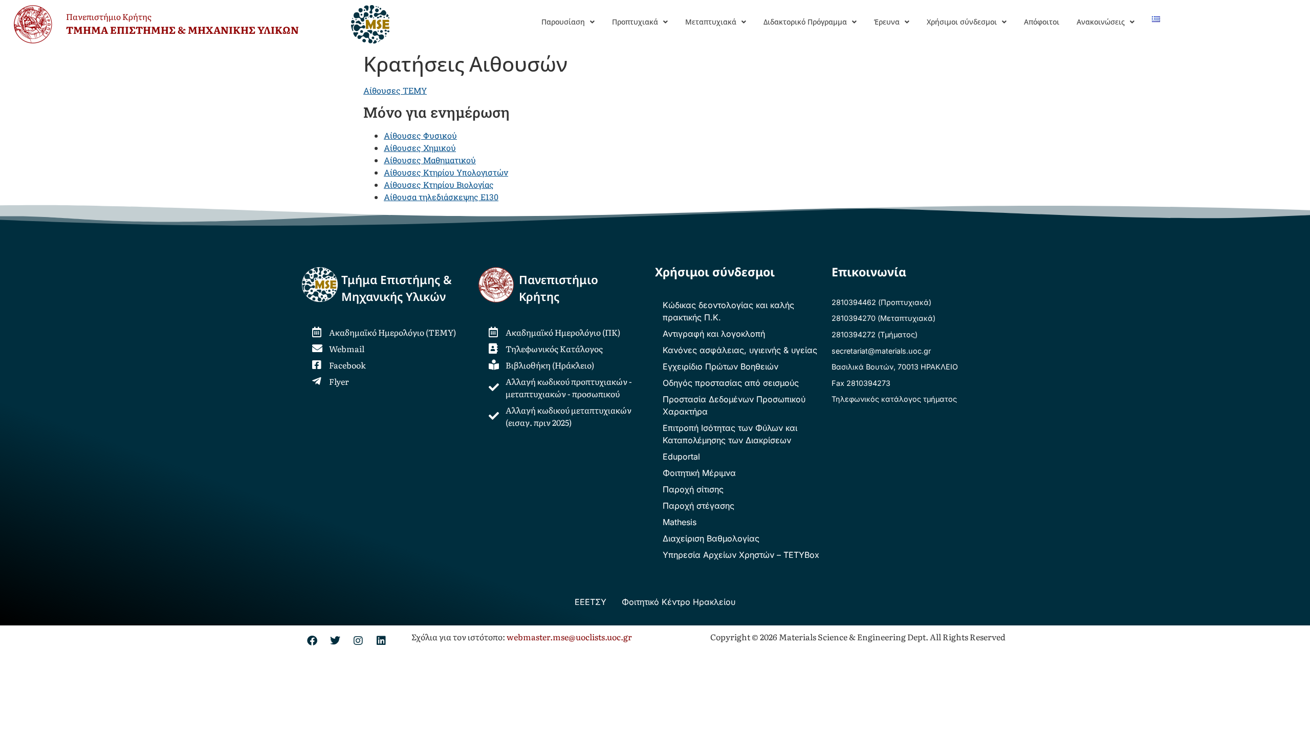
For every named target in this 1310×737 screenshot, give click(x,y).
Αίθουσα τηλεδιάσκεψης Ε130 (441, 196)
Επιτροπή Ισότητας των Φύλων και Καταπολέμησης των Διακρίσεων (730, 434)
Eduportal (681, 456)
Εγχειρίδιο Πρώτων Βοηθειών (720, 366)
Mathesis (679, 522)
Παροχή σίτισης (693, 489)
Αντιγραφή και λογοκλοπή (714, 334)
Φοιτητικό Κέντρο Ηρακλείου (678, 602)
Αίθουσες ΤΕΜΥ (395, 90)
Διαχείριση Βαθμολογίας (711, 538)
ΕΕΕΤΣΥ (590, 602)
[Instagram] (358, 641)
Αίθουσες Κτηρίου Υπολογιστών (446, 172)
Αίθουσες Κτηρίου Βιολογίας (439, 184)
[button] (568, 21)
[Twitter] (335, 641)
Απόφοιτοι (1041, 22)
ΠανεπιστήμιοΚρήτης (558, 288)
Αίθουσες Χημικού (420, 147)
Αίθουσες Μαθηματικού (430, 160)
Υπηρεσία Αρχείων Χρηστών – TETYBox (741, 555)
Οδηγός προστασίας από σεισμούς (731, 383)
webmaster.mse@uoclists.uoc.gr (569, 637)
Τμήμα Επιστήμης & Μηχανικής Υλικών (396, 288)
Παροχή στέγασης (698, 506)
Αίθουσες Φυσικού (420, 135)
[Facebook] (312, 641)
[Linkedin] (381, 641)
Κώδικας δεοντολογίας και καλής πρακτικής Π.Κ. (728, 311)
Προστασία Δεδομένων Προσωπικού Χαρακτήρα (734, 405)
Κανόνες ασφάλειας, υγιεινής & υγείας (740, 350)
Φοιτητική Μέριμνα (699, 473)
